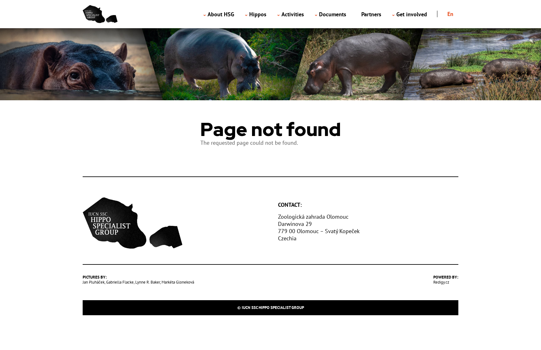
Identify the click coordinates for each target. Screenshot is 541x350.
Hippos (257, 14)
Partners (371, 14)
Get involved (411, 14)
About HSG (221, 14)
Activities (292, 14)
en (450, 14)
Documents (332, 14)
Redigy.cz (441, 282)
